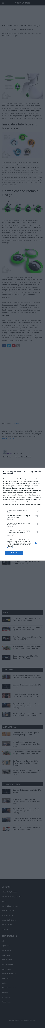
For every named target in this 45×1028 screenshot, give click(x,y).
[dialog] (22, 514)
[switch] (36, 516)
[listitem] (22, 511)
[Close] (41, 472)
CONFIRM (14, 553)
